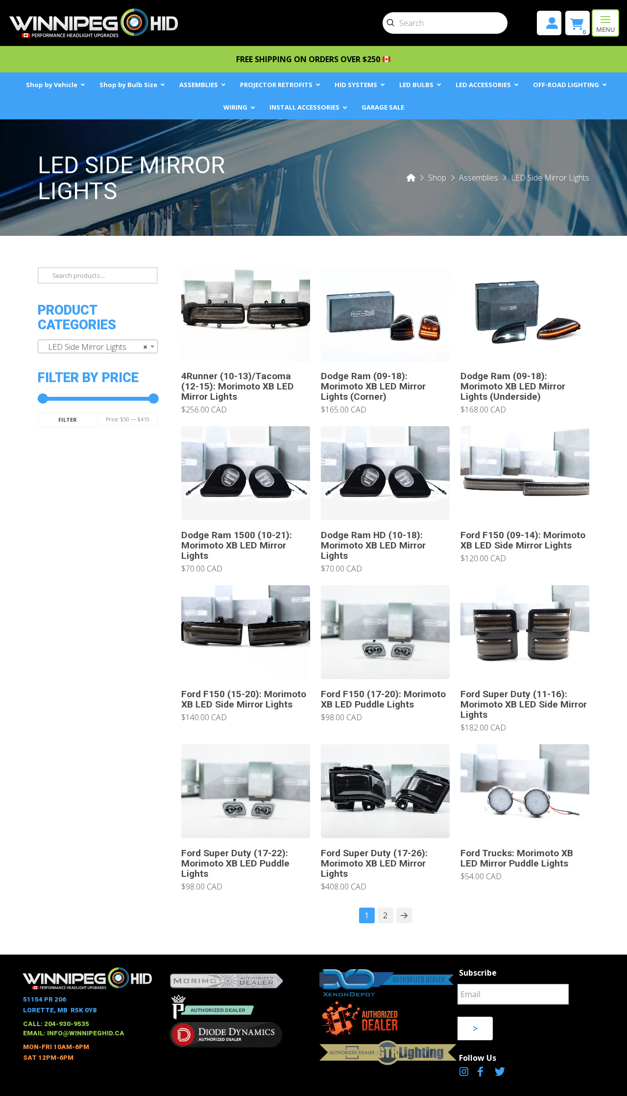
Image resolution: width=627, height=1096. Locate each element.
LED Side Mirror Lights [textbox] (95, 347)
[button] (605, 23)
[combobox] (98, 346)
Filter (67, 419)
